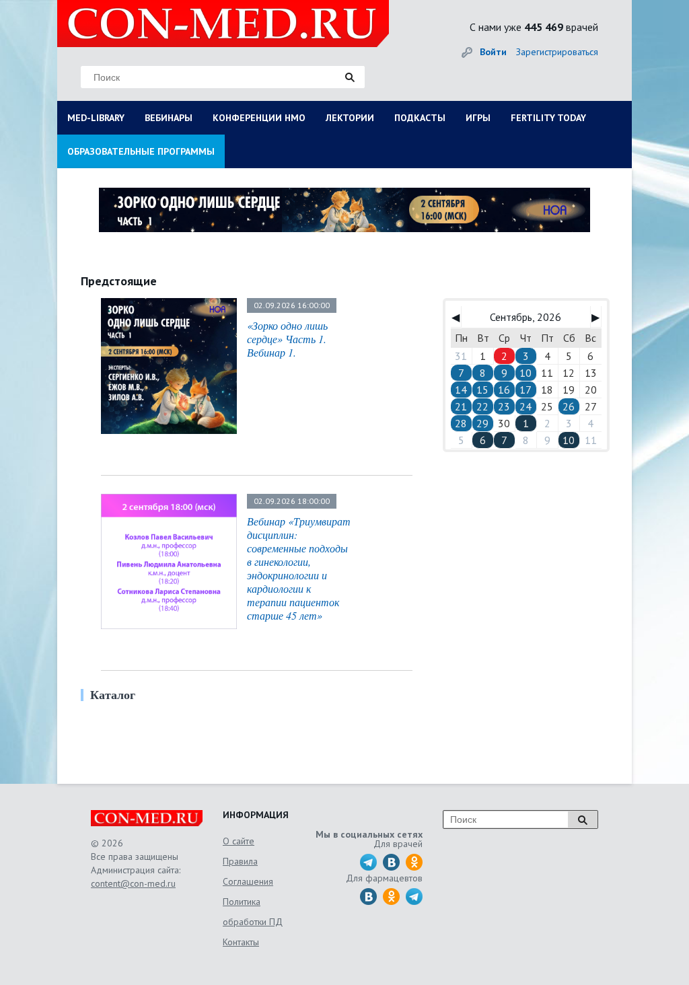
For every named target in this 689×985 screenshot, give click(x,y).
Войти (493, 52)
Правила (240, 861)
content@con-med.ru (133, 883)
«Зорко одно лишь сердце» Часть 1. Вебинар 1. (287, 338)
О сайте (238, 841)
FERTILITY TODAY (548, 118)
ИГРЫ (478, 118)
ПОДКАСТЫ (419, 118)
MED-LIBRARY (95, 118)
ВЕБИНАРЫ (168, 118)
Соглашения (248, 881)
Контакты (241, 942)
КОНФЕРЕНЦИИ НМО (259, 118)
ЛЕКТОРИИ (350, 118)
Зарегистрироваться (557, 52)
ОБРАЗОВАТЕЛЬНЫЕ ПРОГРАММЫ (141, 151)
